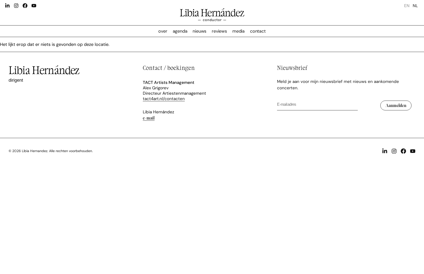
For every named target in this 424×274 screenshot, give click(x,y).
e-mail (149, 118)
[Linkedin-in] (7, 5)
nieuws (199, 31)
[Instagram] (16, 5)
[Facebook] (25, 5)
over (162, 31)
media (238, 31)
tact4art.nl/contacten (164, 98)
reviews (219, 31)
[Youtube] (33, 5)
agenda (180, 31)
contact (258, 31)
